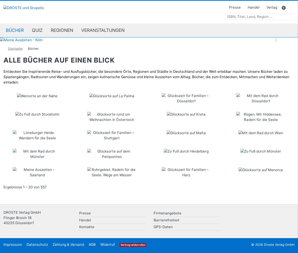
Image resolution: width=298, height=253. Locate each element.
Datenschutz (37, 244)
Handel (254, 7)
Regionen (62, 30)
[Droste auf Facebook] (277, 215)
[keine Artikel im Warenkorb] (290, 7)
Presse (235, 7)
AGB (92, 244)
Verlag (272, 7)
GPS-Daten (163, 227)
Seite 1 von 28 (291, 189)
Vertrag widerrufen (133, 244)
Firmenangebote (167, 213)
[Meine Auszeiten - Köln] (149, 40)
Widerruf (107, 244)
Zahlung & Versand (68, 244)
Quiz (37, 30)
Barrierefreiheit (166, 220)
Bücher (15, 30)
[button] (22, 40)
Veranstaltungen (103, 30)
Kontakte (86, 227)
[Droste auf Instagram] (289, 215)
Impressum (12, 244)
